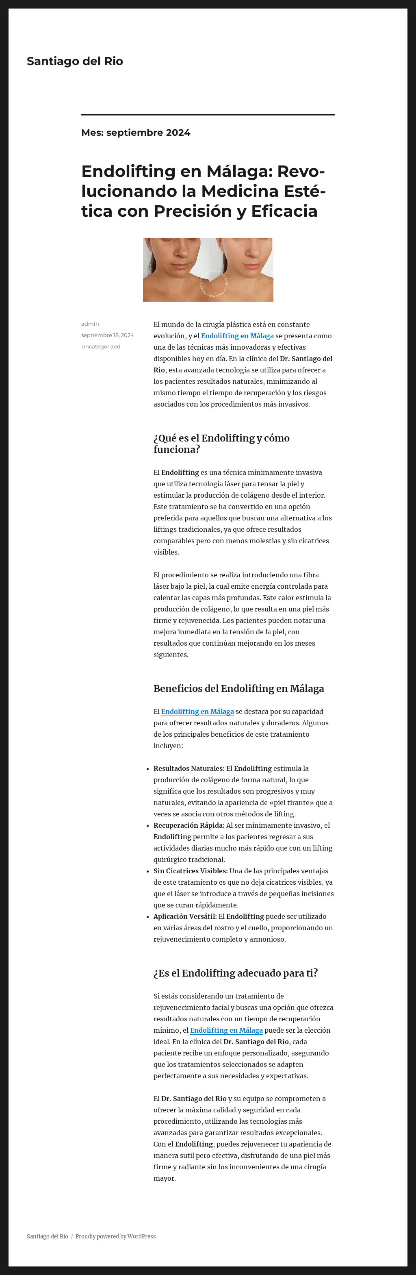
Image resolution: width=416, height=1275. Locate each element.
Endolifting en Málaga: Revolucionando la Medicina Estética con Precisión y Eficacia (203, 191)
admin (90, 323)
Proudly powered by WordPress (116, 1236)
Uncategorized (101, 346)
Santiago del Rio (75, 61)
